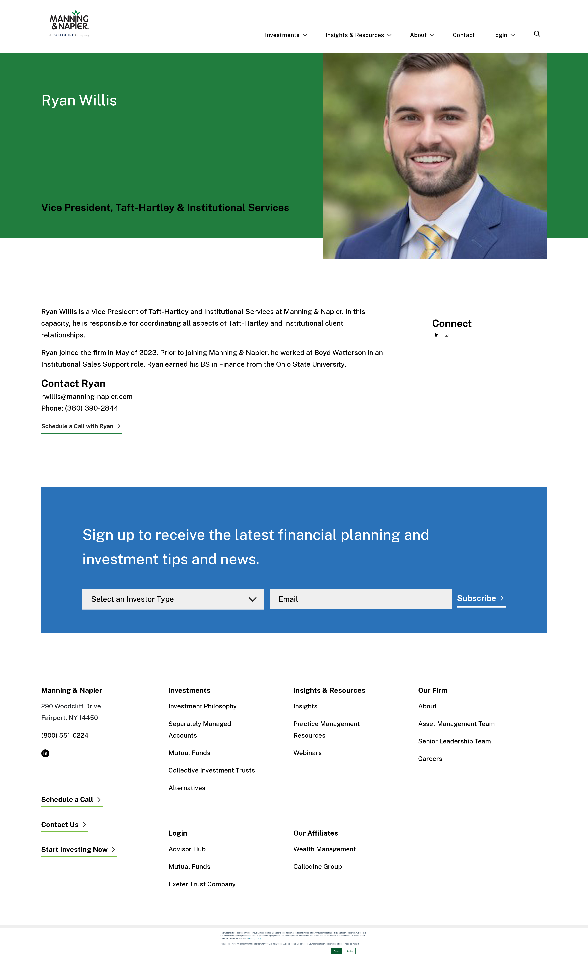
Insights (305, 706)
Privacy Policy (255, 938)
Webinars (307, 753)
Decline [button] (350, 951)
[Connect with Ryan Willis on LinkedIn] (436, 335)
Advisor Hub (187, 849)
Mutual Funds (189, 753)
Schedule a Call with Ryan (77, 426)
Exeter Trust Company (202, 884)
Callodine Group (317, 866)
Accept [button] (336, 951)
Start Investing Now (74, 849)
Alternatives (186, 788)
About (427, 706)
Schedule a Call (67, 799)
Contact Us (60, 825)
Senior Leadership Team (454, 741)
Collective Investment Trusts (211, 770)
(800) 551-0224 (65, 735)
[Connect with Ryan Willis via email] (446, 335)
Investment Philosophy (202, 706)
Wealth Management (324, 849)
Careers (430, 758)
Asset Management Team (456, 724)
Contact (464, 35)
